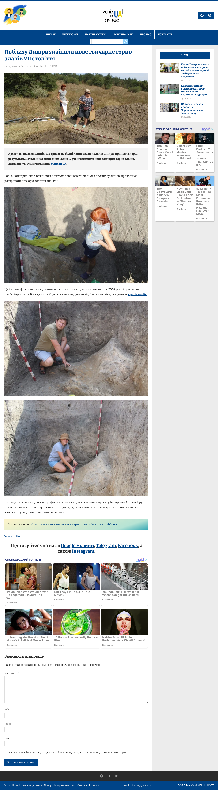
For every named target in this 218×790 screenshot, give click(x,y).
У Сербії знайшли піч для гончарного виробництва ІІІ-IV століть (76, 524)
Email (8, 723)
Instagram (83, 551)
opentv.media (137, 294)
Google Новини (77, 545)
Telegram (106, 545)
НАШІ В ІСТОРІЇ (48, 66)
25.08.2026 (186, 80)
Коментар (11, 673)
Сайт (7, 738)
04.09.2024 (11, 66)
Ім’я (7, 709)
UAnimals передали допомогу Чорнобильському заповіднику (192, 108)
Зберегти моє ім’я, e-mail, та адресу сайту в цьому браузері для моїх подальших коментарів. (67, 752)
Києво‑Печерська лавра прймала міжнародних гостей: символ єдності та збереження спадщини (195, 70)
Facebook (128, 545)
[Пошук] (125, 41)
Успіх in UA (58, 164)
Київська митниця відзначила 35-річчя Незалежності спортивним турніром (194, 90)
